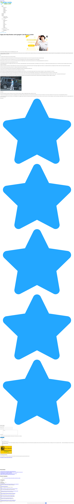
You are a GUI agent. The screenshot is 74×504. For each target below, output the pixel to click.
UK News (4, 11)
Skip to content (2, 0)
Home (2, 5)
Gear (4, 22)
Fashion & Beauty (5, 17)
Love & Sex (4, 24)
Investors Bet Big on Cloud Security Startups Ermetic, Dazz (8, 471)
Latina (4, 23)
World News (5, 7)
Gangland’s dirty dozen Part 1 (4, 486)
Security (4, 27)
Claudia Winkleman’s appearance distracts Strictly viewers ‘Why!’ (8, 473)
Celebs (3, 15)
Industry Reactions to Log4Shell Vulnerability (6, 472)
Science (3, 28)
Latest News (5, 10)
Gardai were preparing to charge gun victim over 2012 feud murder (8, 488)
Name (1, 427)
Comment (1, 434)
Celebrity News (5, 16)
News (2, 6)
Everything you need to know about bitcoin (6, 457)
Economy (4, 8)
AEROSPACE (5, 30)
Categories (1, 481)
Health (4, 9)
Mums (4, 25)
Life (2, 18)
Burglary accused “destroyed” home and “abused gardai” (7, 495)
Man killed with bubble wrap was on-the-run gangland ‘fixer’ (8, 500)
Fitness (4, 21)
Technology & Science (6, 29)
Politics (3, 14)
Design (4, 19)
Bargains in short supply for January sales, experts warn (7, 474)
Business (3, 13)
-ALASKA (4, 12)
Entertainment (5, 20)
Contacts (3, 31)
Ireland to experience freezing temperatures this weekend (7, 493)
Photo (4, 26)
